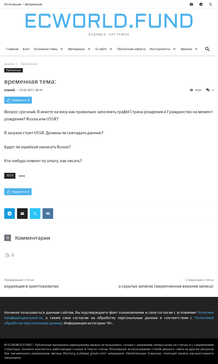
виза (22, 175)
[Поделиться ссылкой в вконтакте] (48, 213)
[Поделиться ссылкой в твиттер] (35, 213)
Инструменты (160, 49)
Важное (186, 49)
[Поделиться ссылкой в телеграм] (9, 213)
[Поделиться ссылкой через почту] (22, 213)
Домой (9, 64)
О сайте (101, 49)
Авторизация (33, 4)
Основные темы (45, 49)
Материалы (76, 49)
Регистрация (12, 4)
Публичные (13, 70)
